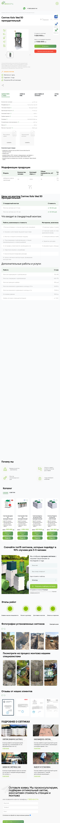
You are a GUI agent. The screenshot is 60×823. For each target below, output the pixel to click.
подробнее (6, 748)
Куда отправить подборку (37, 576)
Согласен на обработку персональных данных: (16, 815)
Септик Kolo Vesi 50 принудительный (22, 517)
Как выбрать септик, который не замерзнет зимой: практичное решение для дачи (45, 739)
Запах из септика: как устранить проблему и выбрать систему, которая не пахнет (14, 767)
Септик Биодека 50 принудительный (8, 517)
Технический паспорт (25, 135)
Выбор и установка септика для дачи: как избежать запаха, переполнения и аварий (43, 767)
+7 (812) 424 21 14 (32, 799)
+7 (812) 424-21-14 (32, 8)
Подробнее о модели (8, 538)
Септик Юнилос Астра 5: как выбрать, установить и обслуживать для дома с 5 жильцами (14, 739)
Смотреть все (54, 624)
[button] (5, 55)
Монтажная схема (6, 135)
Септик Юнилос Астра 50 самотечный (52, 517)
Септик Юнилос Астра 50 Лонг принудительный (37, 517)
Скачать (9, 142)
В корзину (45, 46)
